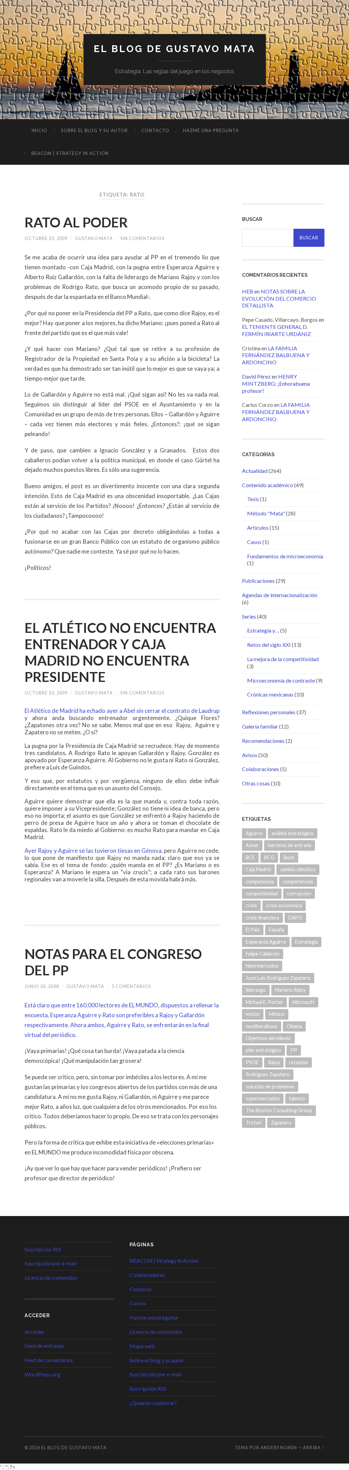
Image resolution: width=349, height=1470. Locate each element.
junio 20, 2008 (42, 986)
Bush (289, 857)
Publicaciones (258, 580)
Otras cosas (256, 783)
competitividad (262, 893)
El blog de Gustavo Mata (175, 48)
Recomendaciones (263, 740)
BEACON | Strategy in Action (70, 153)
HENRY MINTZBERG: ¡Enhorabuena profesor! (276, 383)
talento (297, 1098)
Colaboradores (147, 1275)
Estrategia (306, 942)
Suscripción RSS (43, 1249)
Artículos (258, 527)
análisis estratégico (293, 833)
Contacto (155, 130)
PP (293, 1050)
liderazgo (256, 990)
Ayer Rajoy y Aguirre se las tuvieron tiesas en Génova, (94, 850)
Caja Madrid (258, 869)
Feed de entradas (44, 1345)
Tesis (253, 499)
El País (253, 929)
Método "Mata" (266, 513)
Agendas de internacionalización (279, 595)
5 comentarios (131, 986)
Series (249, 616)
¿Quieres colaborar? (153, 1403)
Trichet (254, 1122)
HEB (247, 291)
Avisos (249, 755)
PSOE (252, 1062)
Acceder (34, 1331)
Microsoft (303, 1002)
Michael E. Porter (264, 1002)
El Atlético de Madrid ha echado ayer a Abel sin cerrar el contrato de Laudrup (122, 710)
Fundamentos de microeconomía (285, 556)
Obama (294, 1026)
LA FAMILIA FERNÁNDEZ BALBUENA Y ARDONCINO (275, 355)
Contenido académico (267, 485)
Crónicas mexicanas (270, 694)
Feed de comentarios (49, 1360)
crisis (251, 905)
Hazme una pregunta (211, 130)
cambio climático (298, 869)
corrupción (299, 893)
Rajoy (274, 1062)
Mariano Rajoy (290, 990)
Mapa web (142, 1346)
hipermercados (262, 966)
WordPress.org (42, 1374)
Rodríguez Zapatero (268, 1074)
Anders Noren (278, 1447)
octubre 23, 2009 (46, 238)
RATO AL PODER (76, 222)
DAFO (295, 918)
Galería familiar (260, 726)
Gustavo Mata (94, 238)
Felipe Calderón (262, 954)
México (277, 1014)
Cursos (138, 1303)
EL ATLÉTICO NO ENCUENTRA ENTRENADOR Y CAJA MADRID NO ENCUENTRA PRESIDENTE (120, 652)
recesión (298, 1062)
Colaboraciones (260, 769)
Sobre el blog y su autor (94, 130)
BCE (250, 857)
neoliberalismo (261, 1026)
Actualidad (255, 470)
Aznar (252, 845)
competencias (298, 881)
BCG (269, 857)
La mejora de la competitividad (283, 659)
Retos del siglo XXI (269, 644)
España (276, 929)
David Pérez (256, 376)
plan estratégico (263, 1050)
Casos (254, 542)
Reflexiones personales (268, 712)
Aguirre (254, 833)
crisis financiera (262, 918)
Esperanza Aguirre (266, 942)
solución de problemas (270, 1086)
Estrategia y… (263, 630)
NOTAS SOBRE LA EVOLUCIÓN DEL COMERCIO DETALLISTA (279, 298)
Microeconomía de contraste (281, 680)
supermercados (263, 1098)
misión (253, 1014)
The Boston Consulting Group (279, 1110)
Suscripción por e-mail (50, 1263)
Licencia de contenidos (51, 1277)
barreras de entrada (289, 845)
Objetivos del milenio (268, 1038)
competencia (260, 881)
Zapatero (281, 1122)
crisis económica (284, 905)
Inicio (39, 130)
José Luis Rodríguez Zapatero (278, 978)
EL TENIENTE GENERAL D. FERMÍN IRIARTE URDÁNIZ (276, 330)
